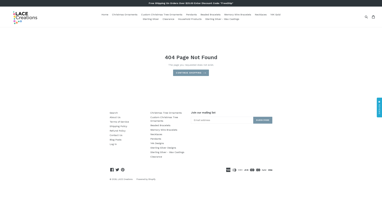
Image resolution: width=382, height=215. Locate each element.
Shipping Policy (118, 126)
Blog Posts (115, 139)
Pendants (191, 14)
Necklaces (261, 14)
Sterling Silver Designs (163, 147)
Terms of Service (119, 121)
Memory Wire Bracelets (237, 14)
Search (114, 112)
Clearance (168, 19)
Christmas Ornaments (124, 14)
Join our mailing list (203, 112)
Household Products (190, 19)
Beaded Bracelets (211, 14)
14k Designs (157, 143)
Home (104, 14)
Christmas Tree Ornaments (166, 112)
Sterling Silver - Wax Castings (222, 19)
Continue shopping (188, 73)
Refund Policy (117, 130)
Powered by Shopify (145, 179)
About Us (115, 117)
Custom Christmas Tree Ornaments (161, 14)
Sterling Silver (151, 19)
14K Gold (275, 14)
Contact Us (116, 135)
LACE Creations (125, 179)
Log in (113, 144)
